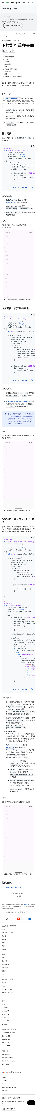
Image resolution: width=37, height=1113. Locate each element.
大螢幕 (4, 983)
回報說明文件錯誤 (7, 1058)
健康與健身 (5, 964)
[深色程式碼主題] (31, 146)
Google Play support (8, 1061)
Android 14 (5, 1014)
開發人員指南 (6, 1036)
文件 (5, 36)
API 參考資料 (6, 1039)
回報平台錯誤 (6, 1054)
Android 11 (5, 1024)
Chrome (4, 1081)
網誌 (3, 946)
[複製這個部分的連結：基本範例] (14, 133)
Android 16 (5, 1008)
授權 (9, 1098)
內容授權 (27, 904)
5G (3, 974)
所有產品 (4, 1090)
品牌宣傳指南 (17, 1098)
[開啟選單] (3, 2)
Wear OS (5, 986)
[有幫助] (14, 40)
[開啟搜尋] (24, 2)
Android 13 (5, 1017)
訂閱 (31, 1103)
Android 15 (5, 1011)
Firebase (4, 1084)
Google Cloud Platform (9, 1087)
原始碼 (4, 939)
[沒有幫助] (17, 40)
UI (27, 9)
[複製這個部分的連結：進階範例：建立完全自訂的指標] (6, 522)
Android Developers (8, 34)
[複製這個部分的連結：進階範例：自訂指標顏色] (31, 308)
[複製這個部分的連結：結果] (8, 221)
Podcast (4, 949)
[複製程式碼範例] (34, 146)
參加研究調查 (6, 1064)
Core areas (17, 9)
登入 (33, 2)
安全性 (4, 936)
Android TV (5, 996)
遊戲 (3, 958)
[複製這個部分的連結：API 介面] (13, 94)
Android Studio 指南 (8, 1033)
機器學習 (4, 961)
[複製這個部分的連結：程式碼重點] (14, 196)
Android (4, 929)
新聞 (3, 942)
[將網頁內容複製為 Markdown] (11, 50)
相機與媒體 (5, 967)
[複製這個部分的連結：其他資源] (14, 883)
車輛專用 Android (7, 992)
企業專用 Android (7, 933)
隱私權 (4, 971)
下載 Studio (5, 1042)
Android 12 (5, 1021)
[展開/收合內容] (15, 57)
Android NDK (6, 1046)
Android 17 (5, 1004)
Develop (5, 9)
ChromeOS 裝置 (7, 989)
